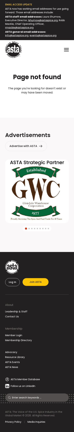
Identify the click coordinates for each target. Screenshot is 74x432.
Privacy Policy (13, 422)
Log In (12, 282)
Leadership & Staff (16, 311)
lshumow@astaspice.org (43, 20)
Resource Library (15, 357)
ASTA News (11, 367)
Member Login (13, 335)
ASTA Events (12, 362)
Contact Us (12, 316)
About (9, 305)
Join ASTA (35, 282)
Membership (13, 329)
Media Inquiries (36, 422)
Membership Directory (18, 340)
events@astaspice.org (43, 35)
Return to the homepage (37, 102)
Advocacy (11, 352)
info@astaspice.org (16, 35)
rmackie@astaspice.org (19, 27)
